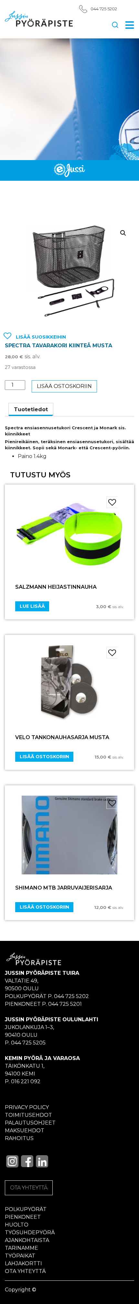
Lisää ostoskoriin (64, 386)
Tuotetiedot (31, 409)
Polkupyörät (26, 1209)
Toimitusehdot (28, 1115)
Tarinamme (21, 1248)
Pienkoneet (23, 1217)
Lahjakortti (23, 1263)
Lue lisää (32, 606)
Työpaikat (20, 1256)
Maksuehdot (24, 1130)
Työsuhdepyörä (30, 1232)
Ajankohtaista (27, 1240)
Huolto (16, 1225)
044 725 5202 (104, 8)
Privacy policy (27, 1107)
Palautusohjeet (30, 1123)
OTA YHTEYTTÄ (29, 1188)
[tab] (30, 409)
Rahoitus (19, 1138)
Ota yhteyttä (25, 1271)
